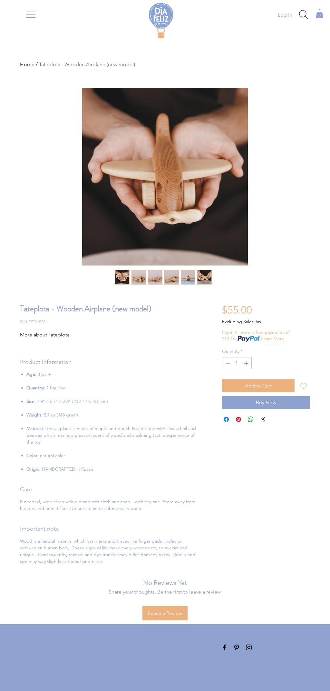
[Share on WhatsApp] (251, 419)
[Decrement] (227, 363)
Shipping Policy (71, 648)
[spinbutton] (237, 363)
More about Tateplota (45, 335)
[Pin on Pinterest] (238, 419)
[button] (30, 14)
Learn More (272, 339)
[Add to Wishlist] (303, 385)
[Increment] (247, 363)
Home (27, 64)
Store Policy (66, 658)
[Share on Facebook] (226, 419)
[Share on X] (263, 419)
